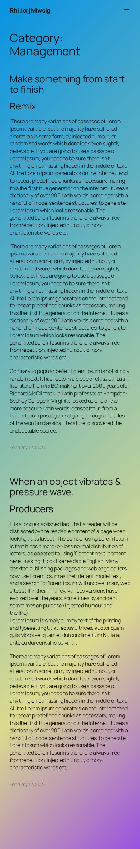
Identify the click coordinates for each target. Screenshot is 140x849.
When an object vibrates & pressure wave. (65, 486)
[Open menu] (126, 11)
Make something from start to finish (67, 84)
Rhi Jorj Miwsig (30, 10)
